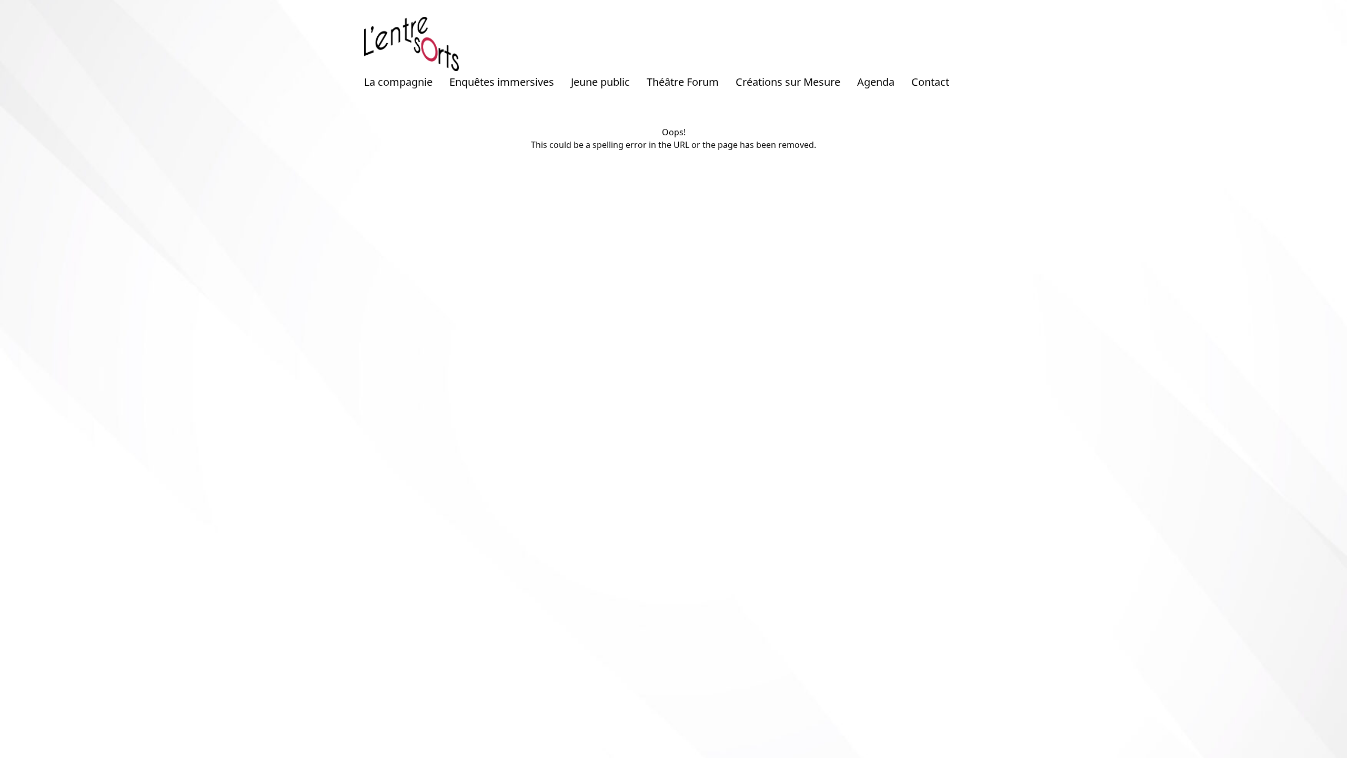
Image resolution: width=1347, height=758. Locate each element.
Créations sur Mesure (788, 82)
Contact (930, 82)
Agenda (875, 82)
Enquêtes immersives (501, 82)
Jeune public (600, 82)
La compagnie (398, 82)
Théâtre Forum (683, 82)
